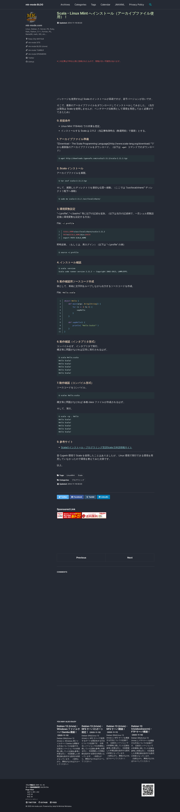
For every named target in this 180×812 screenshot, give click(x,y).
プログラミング (78, 480)
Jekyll (54, 806)
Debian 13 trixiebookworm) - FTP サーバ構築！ (141, 729)
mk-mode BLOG (34, 4)
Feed (54, 802)
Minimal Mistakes (64, 806)
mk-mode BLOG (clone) (38, 46)
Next (130, 557)
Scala (80, 475)
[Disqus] (105, 600)
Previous (81, 557)
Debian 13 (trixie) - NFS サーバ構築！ (116, 727)
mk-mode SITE (34, 42)
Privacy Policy (136, 4)
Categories (80, 4)
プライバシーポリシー (32, 799)
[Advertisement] (105, 41)
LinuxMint (71, 475)
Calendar (105, 4)
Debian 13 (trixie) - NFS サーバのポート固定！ (92, 729)
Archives (65, 4)
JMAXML (120, 4)
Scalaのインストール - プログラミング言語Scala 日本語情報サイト (96, 447)
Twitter (31, 58)
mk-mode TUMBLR (36, 50)
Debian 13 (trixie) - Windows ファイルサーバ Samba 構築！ (68, 729)
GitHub (31, 62)
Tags (93, 4)
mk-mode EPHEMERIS (37, 54)
